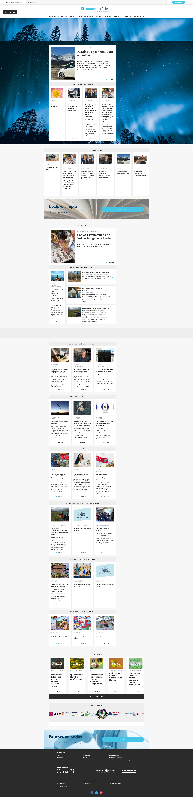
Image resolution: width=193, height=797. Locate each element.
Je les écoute (122, 739)
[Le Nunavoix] (126, 714)
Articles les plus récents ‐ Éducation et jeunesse (82, 503)
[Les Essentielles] (78, 714)
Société (72, 16)
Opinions (108, 16)
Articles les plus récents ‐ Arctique (82, 396)
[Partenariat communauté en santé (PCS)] (90, 714)
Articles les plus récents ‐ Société (82, 449)
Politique (99, 16)
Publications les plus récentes (82, 84)
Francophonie (54, 16)
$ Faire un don (139, 16)
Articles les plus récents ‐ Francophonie (82, 344)
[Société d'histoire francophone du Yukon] (102, 714)
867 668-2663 (86, 783)
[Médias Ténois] (114, 713)
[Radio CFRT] (138, 714)
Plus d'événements (96, 696)
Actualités (82, 225)
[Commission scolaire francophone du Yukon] (66, 714)
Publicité (118, 16)
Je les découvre (123, 209)
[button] (12, 12)
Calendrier (128, 16)
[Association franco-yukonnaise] (55, 714)
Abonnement (179, 2)
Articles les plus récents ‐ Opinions (82, 612)
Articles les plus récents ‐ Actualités (82, 267)
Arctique (64, 16)
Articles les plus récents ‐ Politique (82, 559)
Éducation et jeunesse (85, 16)
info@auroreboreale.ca (116, 783)
